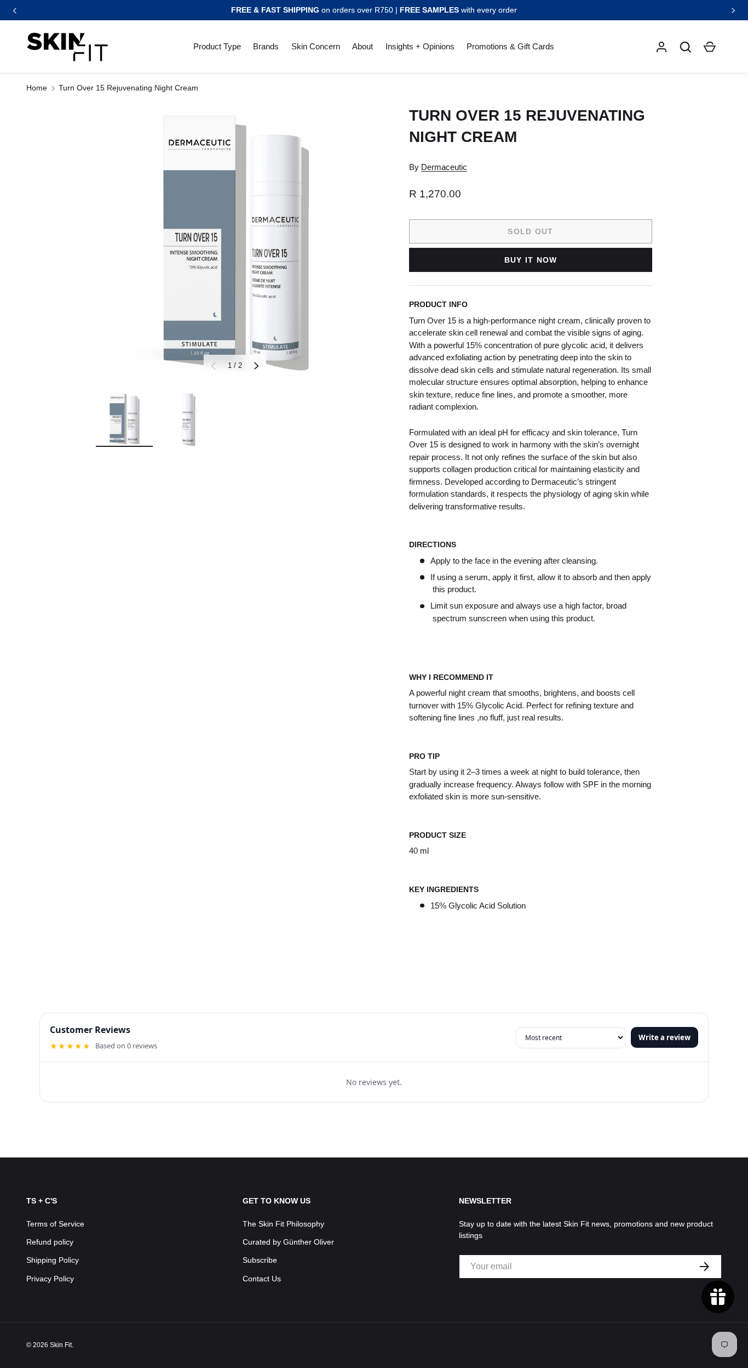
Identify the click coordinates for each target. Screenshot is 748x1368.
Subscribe (260, 1260)
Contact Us (262, 1278)
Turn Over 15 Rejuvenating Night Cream (128, 87)
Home (36, 87)
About (362, 46)
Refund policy (49, 1242)
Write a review (664, 1037)
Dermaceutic (444, 167)
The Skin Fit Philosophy (283, 1223)
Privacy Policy (50, 1278)
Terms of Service (55, 1223)
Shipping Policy (52, 1260)
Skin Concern (315, 46)
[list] (235, 244)
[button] (686, 47)
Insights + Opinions (419, 46)
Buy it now (530, 260)
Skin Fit (61, 1345)
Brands (266, 46)
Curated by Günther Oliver (288, 1242)
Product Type (217, 46)
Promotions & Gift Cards (510, 46)
